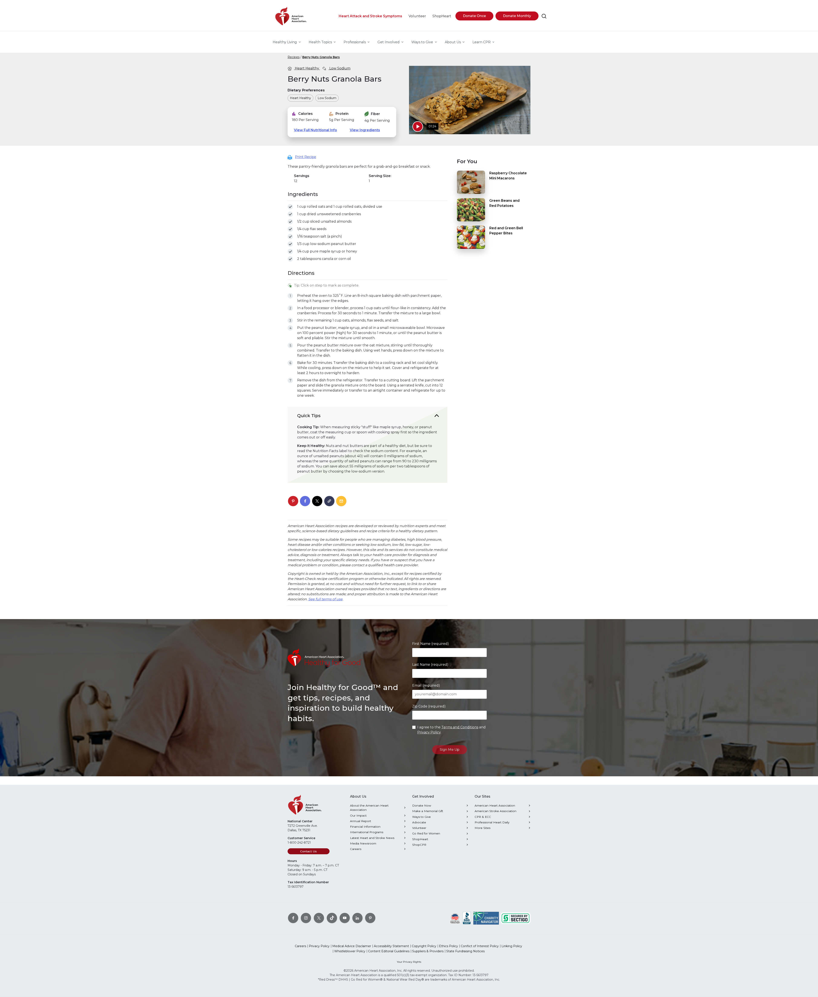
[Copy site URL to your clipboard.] (329, 501)
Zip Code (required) (429, 706)
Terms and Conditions (459, 727)
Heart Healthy (307, 68)
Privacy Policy (429, 732)
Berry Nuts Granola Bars (321, 57)
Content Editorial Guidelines (388, 951)
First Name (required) (430, 644)
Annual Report (360, 821)
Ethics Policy (448, 946)
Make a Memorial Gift (427, 811)
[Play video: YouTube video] (417, 126)
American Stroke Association (495, 811)
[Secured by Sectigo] (515, 918)
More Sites (482, 828)
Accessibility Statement (391, 946)
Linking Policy (511, 946)
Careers (355, 849)
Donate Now (421, 805)
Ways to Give (421, 816)
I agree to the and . (451, 729)
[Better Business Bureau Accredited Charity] (467, 918)
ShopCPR (419, 844)
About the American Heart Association (369, 807)
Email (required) (426, 685)
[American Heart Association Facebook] (293, 918)
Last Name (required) (430, 665)
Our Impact (358, 815)
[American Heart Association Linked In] (357, 918)
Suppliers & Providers (428, 951)
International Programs (366, 832)
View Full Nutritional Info (315, 130)
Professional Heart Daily (492, 822)
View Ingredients (365, 130)
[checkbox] (290, 206)
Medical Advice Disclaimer (351, 946)
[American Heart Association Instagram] (305, 918)
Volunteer (419, 828)
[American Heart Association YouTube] (344, 918)
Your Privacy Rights (409, 961)
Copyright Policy (424, 946)
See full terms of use (325, 599)
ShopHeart (420, 839)
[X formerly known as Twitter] (319, 918)
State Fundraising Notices (465, 951)
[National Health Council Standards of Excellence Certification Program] (455, 918)
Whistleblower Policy (349, 951)
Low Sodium (339, 68)
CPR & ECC (483, 816)
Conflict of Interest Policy (480, 946)
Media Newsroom (363, 843)
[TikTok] (331, 918)
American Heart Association (495, 805)
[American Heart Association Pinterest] (370, 918)
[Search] (544, 16)
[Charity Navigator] (486, 918)
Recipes (294, 57)
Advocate (419, 822)
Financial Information (365, 826)
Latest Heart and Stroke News (372, 838)
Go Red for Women (426, 833)
